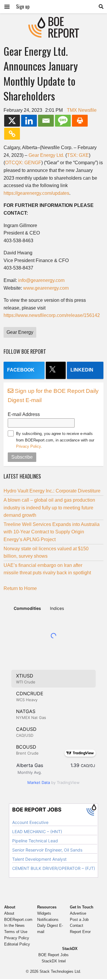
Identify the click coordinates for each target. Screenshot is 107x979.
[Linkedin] (29, 121)
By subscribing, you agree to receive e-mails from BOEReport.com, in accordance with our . (55, 440)
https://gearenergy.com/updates (36, 193)
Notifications (48, 919)
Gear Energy (20, 332)
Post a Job (79, 919)
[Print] (80, 121)
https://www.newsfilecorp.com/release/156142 (52, 315)
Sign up (22, 6)
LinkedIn (81, 369)
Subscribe (22, 457)
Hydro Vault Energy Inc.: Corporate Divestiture (52, 490)
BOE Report (53, 20)
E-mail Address (24, 414)
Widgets (44, 913)
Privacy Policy (28, 446)
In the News (14, 925)
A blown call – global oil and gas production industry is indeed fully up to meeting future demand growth (49, 508)
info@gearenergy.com (41, 280)
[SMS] (63, 121)
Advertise (78, 913)
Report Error (80, 931)
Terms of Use (15, 931)
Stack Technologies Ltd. (60, 971)
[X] (12, 121)
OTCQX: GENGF (23, 162)
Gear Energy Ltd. (46, 155)
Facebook (20, 369)
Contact (76, 925)
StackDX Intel (54, 961)
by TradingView (53, 782)
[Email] (46, 121)
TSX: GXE (78, 155)
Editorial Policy (17, 944)
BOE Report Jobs (53, 955)
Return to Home (20, 588)
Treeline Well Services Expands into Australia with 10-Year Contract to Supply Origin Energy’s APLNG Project (52, 532)
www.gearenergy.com (46, 288)
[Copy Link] (12, 134)
